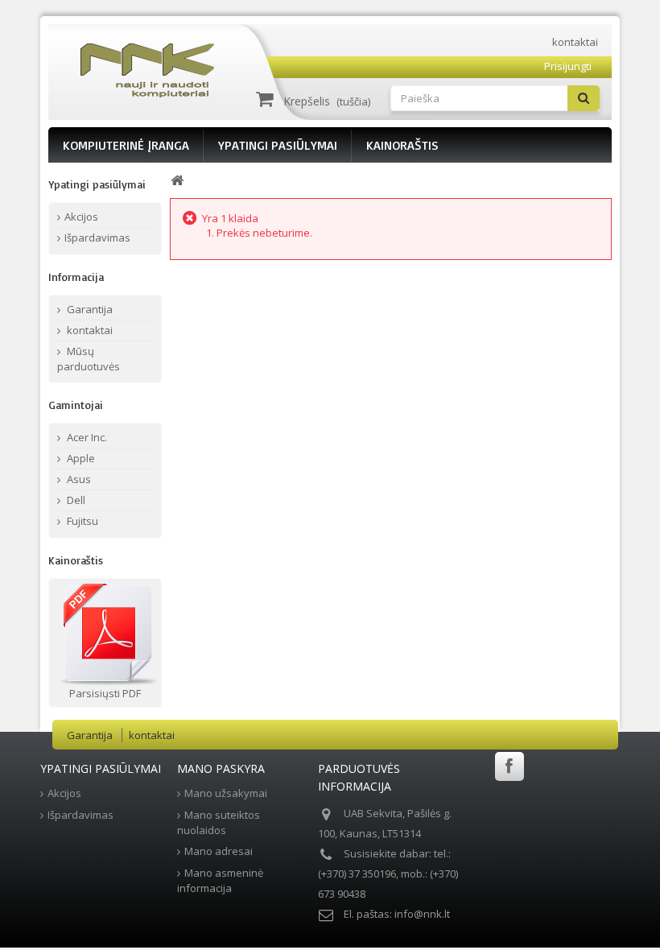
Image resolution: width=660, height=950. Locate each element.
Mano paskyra (221, 768)
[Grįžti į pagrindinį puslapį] (177, 181)
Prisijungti (568, 66)
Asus (77, 479)
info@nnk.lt (422, 914)
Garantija (88, 309)
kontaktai (575, 42)
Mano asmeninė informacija (220, 880)
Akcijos (81, 216)
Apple (79, 458)
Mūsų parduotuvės (88, 359)
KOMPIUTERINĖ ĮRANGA (126, 145)
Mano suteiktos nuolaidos (218, 822)
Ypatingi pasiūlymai (97, 184)
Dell (74, 500)
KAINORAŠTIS (402, 145)
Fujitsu (81, 521)
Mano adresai (218, 851)
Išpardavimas (97, 237)
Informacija (76, 276)
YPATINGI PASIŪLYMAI (277, 145)
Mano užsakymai (225, 793)
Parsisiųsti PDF (105, 693)
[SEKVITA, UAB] (154, 70)
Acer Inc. (85, 437)
